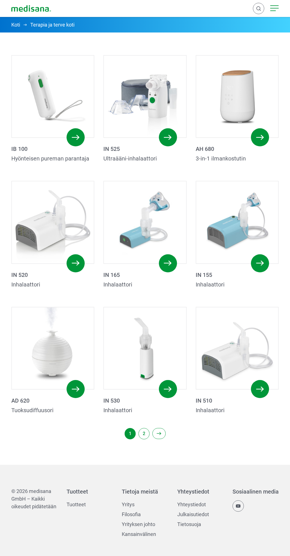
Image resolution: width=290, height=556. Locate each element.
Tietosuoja (189, 524)
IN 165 (111, 275)
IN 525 (111, 148)
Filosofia (131, 514)
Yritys (128, 504)
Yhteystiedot (191, 504)
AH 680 (205, 148)
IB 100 (19, 148)
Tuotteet (76, 504)
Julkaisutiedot (193, 514)
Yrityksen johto (138, 524)
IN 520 (19, 275)
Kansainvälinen (139, 534)
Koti (15, 25)
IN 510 (204, 400)
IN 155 (204, 275)
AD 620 (20, 400)
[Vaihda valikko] (274, 8)
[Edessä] (159, 433)
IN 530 (111, 400)
